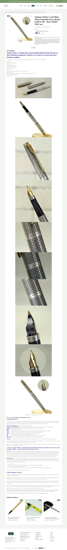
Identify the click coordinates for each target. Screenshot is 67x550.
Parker (38, 44)
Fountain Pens (40, 37)
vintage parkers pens (44, 43)
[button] (31, 16)
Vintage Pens (57, 37)
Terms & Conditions (23, 534)
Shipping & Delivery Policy (25, 536)
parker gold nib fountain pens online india (47, 41)
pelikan (8, 490)
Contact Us (51, 5)
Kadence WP (27, 548)
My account (52, 537)
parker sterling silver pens (38, 42)
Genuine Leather (38, 536)
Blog (38, 5)
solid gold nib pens (45, 42)
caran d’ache (24, 490)
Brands (29, 5)
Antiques (37, 537)
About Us (45, 5)
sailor (50, 490)
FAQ (41, 5)
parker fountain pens (38, 41)
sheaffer (11, 490)
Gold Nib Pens (53, 37)
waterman (18, 490)
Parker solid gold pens (56, 41)
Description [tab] (33, 47)
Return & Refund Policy (24, 537)
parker (14, 490)
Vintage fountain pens (51, 42)
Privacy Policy (22, 539)
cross (21, 490)
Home (21, 5)
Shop (25, 5)
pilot (28, 490)
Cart (51, 539)
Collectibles (44, 37)
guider (41, 490)
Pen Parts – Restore (38, 539)
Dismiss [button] (64, 1)
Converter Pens (48, 37)
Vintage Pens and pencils (38, 38)
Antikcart (8, 488)
